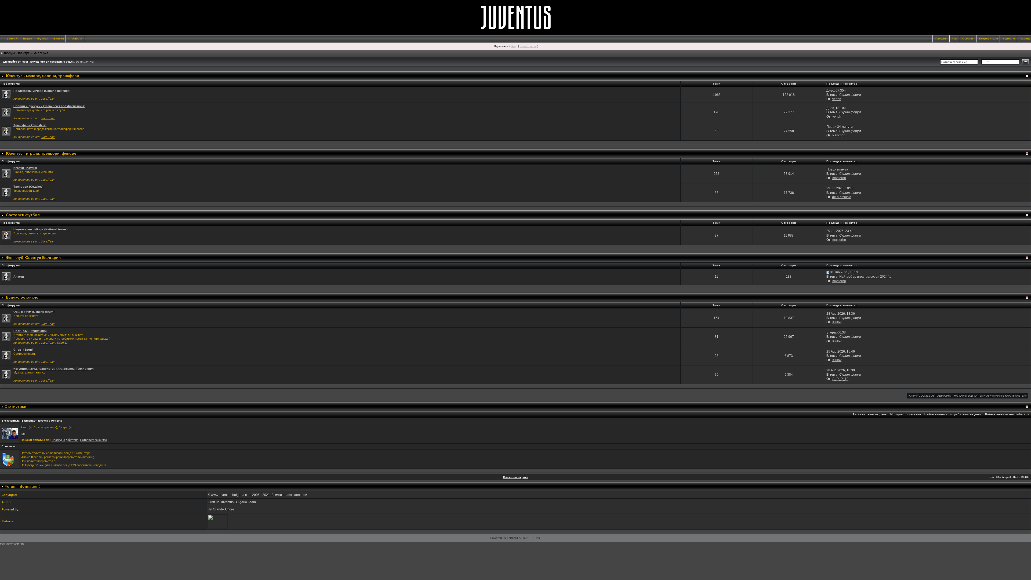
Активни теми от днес (869, 414)
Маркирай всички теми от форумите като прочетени (990, 395)
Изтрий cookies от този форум (930, 395)
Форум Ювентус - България (26, 53)
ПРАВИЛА (75, 38)
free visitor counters (12, 543)
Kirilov (836, 322)
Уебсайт (13, 38)
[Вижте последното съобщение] (827, 272)
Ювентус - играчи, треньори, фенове (41, 153)
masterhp (839, 178)
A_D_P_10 (840, 379)
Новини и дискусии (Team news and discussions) (49, 106)
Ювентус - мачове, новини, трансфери (42, 76)
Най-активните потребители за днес (953, 414)
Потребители (988, 38)
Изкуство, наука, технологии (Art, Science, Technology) (53, 368)
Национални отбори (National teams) (40, 229)
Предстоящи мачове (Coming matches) (41, 90)
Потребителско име (93, 439)
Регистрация (528, 46)
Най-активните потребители (1007, 414)
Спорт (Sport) (23, 349)
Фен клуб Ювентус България (33, 257)
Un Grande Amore (221, 509)
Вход (514, 46)
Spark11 (62, 342)
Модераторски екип (905, 414)
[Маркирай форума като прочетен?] (6, 94)
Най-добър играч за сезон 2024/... (865, 276)
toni (23, 433)
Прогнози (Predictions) (30, 330)
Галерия (941, 38)
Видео (27, 38)
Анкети (18, 276)
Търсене (1009, 38)
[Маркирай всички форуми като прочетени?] (6, 112)
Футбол (42, 38)
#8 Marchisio (841, 197)
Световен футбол (23, 215)
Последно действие (65, 439)
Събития (968, 38)
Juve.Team (48, 98)
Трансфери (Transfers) (29, 125)
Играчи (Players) (25, 167)
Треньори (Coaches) (28, 186)
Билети (58, 38)
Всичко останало (22, 297)
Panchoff (838, 135)
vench (836, 99)
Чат (955, 38)
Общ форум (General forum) (34, 311)
